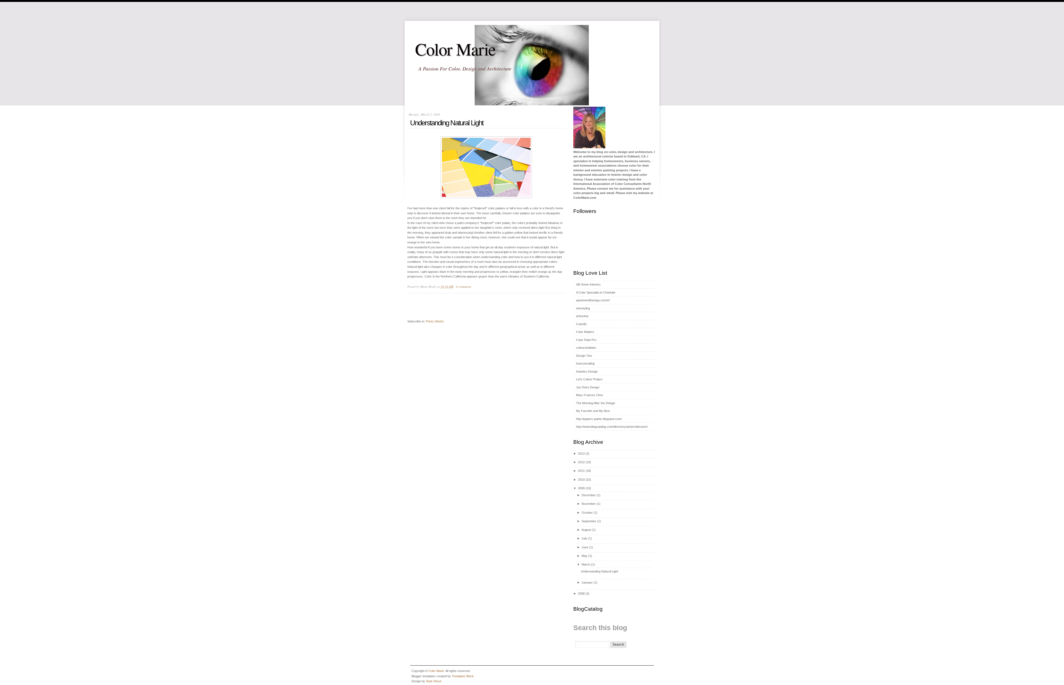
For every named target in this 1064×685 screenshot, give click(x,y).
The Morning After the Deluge (595, 403)
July (584, 538)
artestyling (583, 308)
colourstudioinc (586, 347)
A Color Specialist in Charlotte (595, 292)
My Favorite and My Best (593, 410)
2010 (581, 479)
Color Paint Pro (586, 340)
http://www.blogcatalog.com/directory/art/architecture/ (612, 426)
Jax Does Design (587, 387)
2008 (581, 593)
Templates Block (463, 676)
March (586, 564)
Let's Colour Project (589, 379)
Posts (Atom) (435, 321)
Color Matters (585, 331)
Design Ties (584, 355)
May (584, 555)
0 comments (463, 286)
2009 (581, 488)
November (589, 503)
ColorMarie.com (584, 197)
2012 (581, 462)
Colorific (581, 324)
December (589, 495)
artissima (582, 316)
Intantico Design (587, 371)
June (585, 547)
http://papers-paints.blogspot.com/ (599, 419)
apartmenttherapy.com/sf (593, 300)
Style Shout (433, 681)
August (586, 529)
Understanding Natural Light (446, 123)
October (587, 512)
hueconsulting (585, 363)
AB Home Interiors (588, 284)
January (587, 582)
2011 (581, 470)
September (589, 521)
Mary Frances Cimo (589, 395)
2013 (581, 453)
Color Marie (455, 48)
